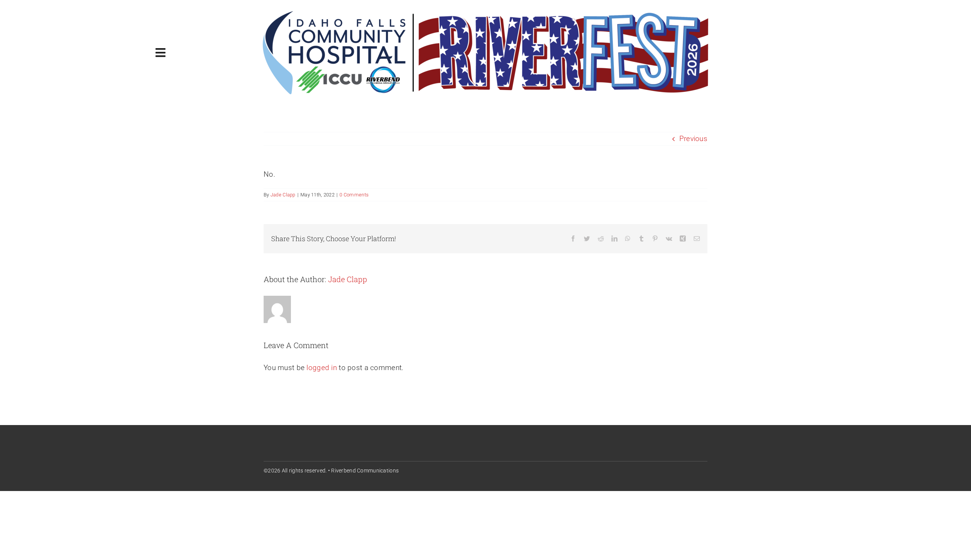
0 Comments (354, 195)
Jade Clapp (282, 195)
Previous (693, 138)
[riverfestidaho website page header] (485, 12)
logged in (321, 367)
